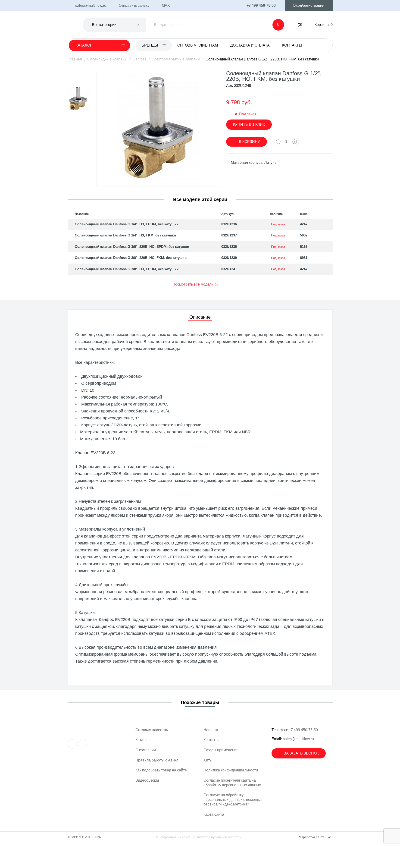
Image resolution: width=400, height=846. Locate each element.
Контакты (292, 45)
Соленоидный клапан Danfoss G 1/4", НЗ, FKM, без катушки (125, 235)
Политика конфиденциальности (230, 770)
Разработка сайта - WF (315, 837)
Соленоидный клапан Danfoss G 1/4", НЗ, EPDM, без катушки (126, 224)
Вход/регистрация (308, 5)
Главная (75, 59)
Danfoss (139, 59)
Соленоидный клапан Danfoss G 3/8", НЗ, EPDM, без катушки (126, 269)
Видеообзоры (147, 780)
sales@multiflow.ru (298, 739)
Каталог (142, 740)
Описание (200, 317)
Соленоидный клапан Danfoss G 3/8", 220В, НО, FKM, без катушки (131, 258)
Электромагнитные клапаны (176, 59)
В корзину (249, 142)
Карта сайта (213, 814)
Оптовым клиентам (197, 45)
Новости (210, 730)
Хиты (207, 760)
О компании (145, 750)
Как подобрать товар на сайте (161, 770)
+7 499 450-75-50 (303, 730)
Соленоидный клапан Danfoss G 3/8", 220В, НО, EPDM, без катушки (132, 246)
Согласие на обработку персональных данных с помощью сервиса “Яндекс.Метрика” (232, 799)
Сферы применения (220, 750)
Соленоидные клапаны (107, 59)
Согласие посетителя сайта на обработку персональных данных (232, 782)
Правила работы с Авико (156, 760)
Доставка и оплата (250, 45)
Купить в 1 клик (249, 124)
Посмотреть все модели (192, 284)
